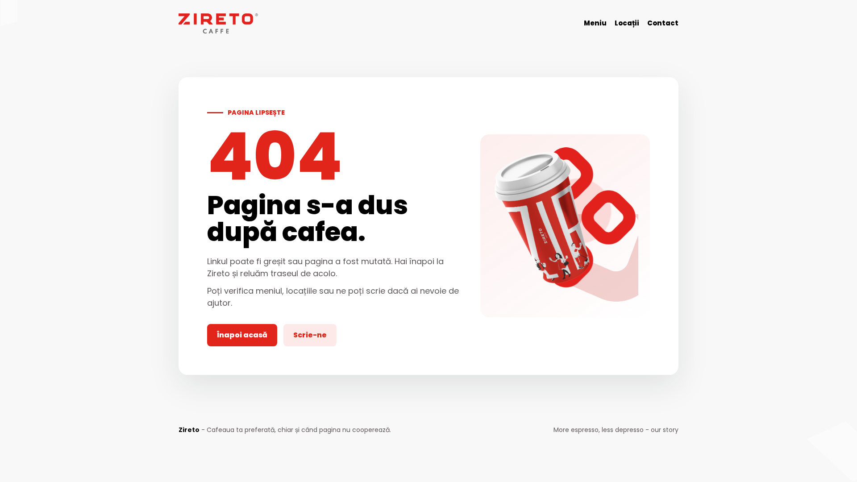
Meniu (595, 23)
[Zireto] (218, 23)
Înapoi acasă (242, 335)
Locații (627, 23)
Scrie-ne (310, 335)
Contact (662, 23)
